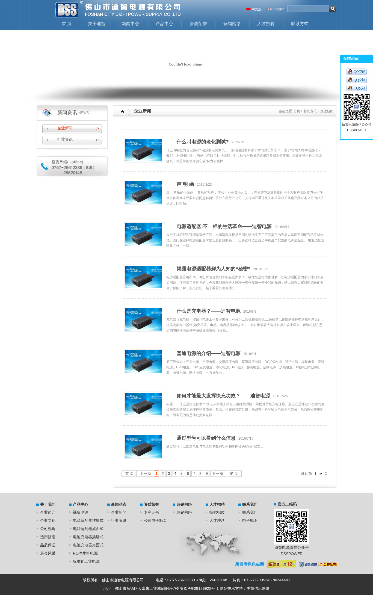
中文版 (257, 9)
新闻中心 (130, 23)
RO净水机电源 (85, 553)
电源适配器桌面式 (88, 528)
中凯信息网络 (258, 588)
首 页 (67, 23)
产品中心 (164, 23)
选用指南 (47, 537)
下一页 (217, 473)
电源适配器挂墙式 (88, 520)
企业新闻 (65, 128)
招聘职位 (217, 512)
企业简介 (47, 512)
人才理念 (217, 520)
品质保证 (47, 545)
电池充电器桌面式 (88, 545)
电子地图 (249, 520)
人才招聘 (266, 23)
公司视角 (47, 528)
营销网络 (232, 23)
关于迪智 (96, 23)
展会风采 (47, 553)
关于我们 (47, 504)
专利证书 (151, 512)
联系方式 (300, 23)
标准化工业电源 (86, 561)
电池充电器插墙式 (88, 537)
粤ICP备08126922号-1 (199, 588)
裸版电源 (80, 512)
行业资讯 (65, 139)
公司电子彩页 (155, 520)
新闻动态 (118, 504)
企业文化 (47, 520)
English (279, 9)
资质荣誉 (198, 23)
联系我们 (249, 504)
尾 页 (233, 473)
